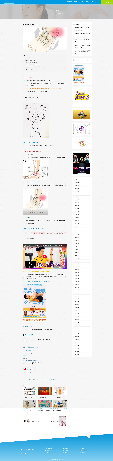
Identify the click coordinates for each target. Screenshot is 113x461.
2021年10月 (77, 348)
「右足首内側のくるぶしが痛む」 (32, 64)
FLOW (81, 2)
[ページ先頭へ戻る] (88, 436)
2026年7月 (77, 185)
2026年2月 (77, 199)
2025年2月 (77, 234)
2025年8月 (77, 217)
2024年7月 (77, 255)
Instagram (25, 358)
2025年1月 (77, 237)
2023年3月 (77, 298)
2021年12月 (77, 342)
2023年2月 (77, 301)
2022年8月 (77, 319)
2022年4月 (77, 330)
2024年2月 (77, 269)
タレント (66, 452)
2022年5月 (77, 328)
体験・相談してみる (28, 364)
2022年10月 (77, 313)
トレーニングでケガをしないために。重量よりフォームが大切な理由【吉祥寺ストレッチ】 (82, 51)
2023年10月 (77, 281)
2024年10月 (77, 246)
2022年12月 (77, 307)
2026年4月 (77, 194)
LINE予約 (83, 452)
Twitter (24, 357)
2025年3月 (77, 231)
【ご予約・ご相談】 (31, 67)
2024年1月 (77, 272)
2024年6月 (77, 258)
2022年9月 (77, 316)
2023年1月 (77, 304)
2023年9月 (77, 284)
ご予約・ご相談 (28, 335)
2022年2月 (77, 336)
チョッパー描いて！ (28, 58)
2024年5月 (77, 261)
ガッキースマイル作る (27, 410)
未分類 (29, 378)
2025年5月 (77, 226)
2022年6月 (77, 325)
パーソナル (43, 379)
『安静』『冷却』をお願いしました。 (33, 66)
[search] (89, 60)
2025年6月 (77, 223)
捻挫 (54, 379)
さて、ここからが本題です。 (31, 62)
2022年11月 (77, 310)
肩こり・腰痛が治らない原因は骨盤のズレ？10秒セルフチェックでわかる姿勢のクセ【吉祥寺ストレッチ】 (82, 45)
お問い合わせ (83, 450)
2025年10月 (77, 211)
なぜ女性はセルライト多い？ (28, 397)
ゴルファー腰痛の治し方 (57, 397)
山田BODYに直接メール (29, 350)
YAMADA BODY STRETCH (58, 459)
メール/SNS (66, 450)
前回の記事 (25, 80)
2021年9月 (77, 351)
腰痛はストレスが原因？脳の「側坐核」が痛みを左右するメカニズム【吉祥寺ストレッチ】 (82, 39)
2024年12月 (77, 240)
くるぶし (30, 379)
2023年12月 (77, 275)
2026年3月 (77, 197)
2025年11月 (77, 208)
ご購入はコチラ (28, 326)
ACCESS (92, 2)
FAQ (87, 2)
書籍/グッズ (66, 453)
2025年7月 (77, 220)
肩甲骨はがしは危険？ (34, 421)
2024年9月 (77, 249)
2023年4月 (77, 296)
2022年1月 (77, 339)
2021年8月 (77, 354)
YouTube (24, 355)
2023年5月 (77, 293)
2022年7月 (77, 322)
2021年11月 (77, 345)
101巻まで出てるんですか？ (30, 60)
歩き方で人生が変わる (57, 410)
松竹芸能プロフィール (27, 353)
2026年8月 (77, 182)
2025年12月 (77, 205)
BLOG (96, 2)
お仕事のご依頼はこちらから (31, 69)
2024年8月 (77, 252)
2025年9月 (77, 214)
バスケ (47, 379)
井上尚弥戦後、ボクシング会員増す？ (44, 411)
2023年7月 (77, 287)
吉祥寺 (51, 379)
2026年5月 (77, 191)
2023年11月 (77, 278)
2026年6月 (77, 188)
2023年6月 (77, 290)
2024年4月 (77, 263)
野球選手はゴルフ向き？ (54, 421)
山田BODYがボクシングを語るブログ (31, 360)
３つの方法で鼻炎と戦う (42, 397)
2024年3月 (77, 266)
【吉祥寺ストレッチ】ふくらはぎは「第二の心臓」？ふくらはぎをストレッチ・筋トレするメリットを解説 (82, 29)
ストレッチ (38, 379)
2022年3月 (77, 333)
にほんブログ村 (31, 369)
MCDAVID (29, 217)
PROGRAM (69, 2)
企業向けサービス (48, 452)
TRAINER (76, 2)
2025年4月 (77, 229)
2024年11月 (77, 243)
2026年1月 (77, 202)
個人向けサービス (48, 450)
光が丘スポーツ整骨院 (32, 182)
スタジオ (34, 379)
